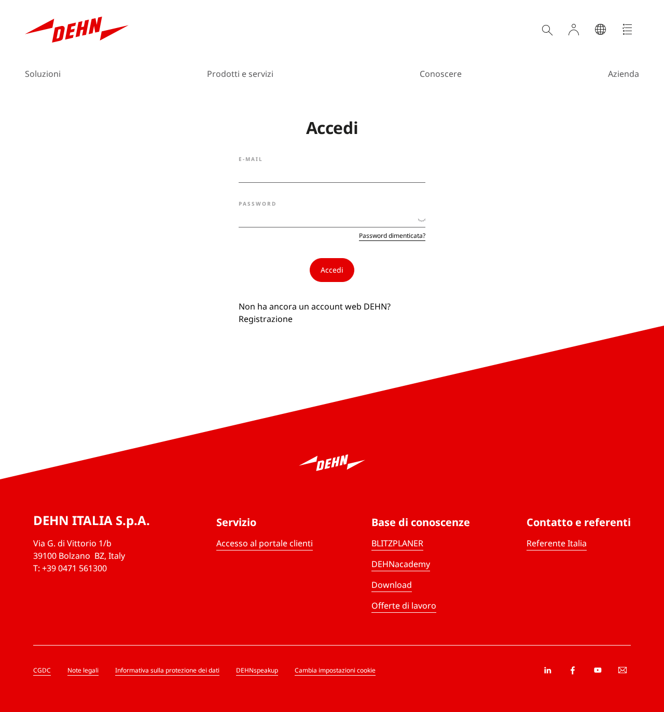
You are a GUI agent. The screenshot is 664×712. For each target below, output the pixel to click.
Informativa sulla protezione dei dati (167, 670)
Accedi (332, 270)
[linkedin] (548, 670)
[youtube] (597, 670)
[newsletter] (622, 670)
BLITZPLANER (397, 543)
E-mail (251, 159)
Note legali (83, 670)
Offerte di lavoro (403, 605)
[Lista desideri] (627, 29)
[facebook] (572, 670)
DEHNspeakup (257, 670)
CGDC (42, 670)
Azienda (623, 73)
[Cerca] (546, 29)
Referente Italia (557, 543)
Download (391, 584)
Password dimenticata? (392, 236)
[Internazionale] (600, 29)
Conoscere (441, 73)
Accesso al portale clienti (264, 543)
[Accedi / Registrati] (573, 29)
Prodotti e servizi (240, 73)
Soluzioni (43, 73)
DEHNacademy (400, 564)
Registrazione (266, 319)
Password (257, 203)
